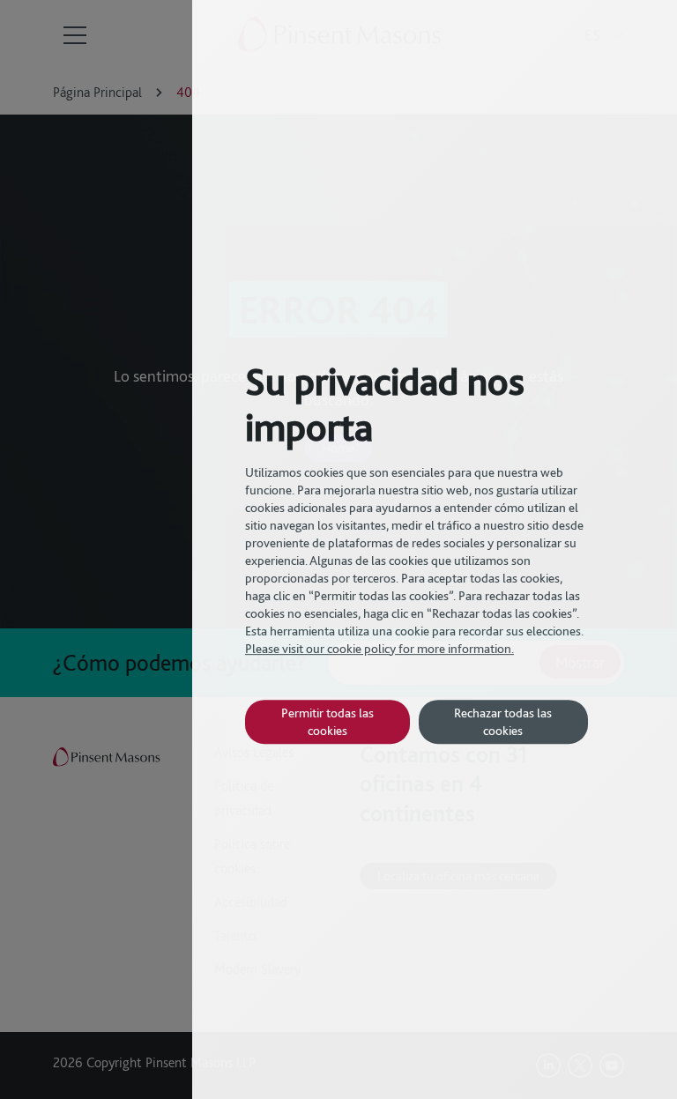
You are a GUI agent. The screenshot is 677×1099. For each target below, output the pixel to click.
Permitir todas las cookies (327, 721)
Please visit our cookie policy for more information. (379, 649)
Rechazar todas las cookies (503, 721)
